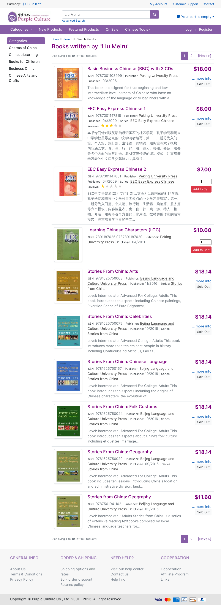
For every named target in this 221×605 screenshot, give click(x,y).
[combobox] (106, 14)
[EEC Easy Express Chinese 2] (68, 184)
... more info (202, 78)
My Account (158, 4)
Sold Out (203, 84)
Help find (117, 579)
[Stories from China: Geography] (68, 511)
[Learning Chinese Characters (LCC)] (68, 244)
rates (64, 574)
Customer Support (185, 4)
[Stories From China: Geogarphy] (68, 466)
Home (55, 39)
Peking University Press (159, 75)
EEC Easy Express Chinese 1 (116, 108)
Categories (19, 29)
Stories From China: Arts (112, 271)
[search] (154, 14)
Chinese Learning (23, 54)
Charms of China (23, 48)
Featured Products (84, 29)
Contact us (119, 574)
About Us (17, 569)
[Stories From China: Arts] (68, 286)
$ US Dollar (30, 4)
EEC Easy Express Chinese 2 (116, 169)
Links (165, 579)
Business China (22, 68)
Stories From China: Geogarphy (119, 451)
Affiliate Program (175, 574)
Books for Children (24, 61)
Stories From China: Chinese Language (127, 361)
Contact (208, 4)
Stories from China (102, 334)
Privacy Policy (21, 579)
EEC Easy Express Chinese (152, 120)
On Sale (112, 29)
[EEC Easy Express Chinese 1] (68, 123)
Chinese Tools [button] (136, 29)
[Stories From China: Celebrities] (68, 331)
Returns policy (72, 584)
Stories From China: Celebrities (119, 316)
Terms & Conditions (26, 574)
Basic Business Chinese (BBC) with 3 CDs (130, 68)
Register (205, 29)
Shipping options (74, 569)
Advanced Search (73, 20)
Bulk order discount (76, 579)
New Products (50, 29)
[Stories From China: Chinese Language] (68, 376)
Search (68, 39)
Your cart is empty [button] (196, 16)
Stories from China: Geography (119, 496)
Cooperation (171, 569)
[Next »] (204, 56)
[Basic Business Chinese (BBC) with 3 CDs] (68, 83)
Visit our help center (127, 569)
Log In (190, 29)
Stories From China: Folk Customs (122, 406)
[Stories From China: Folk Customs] (68, 421)
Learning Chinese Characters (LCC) (124, 229)
